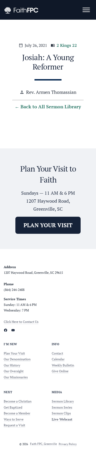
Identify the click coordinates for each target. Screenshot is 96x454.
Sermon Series (62, 407)
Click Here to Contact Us (21, 321)
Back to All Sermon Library (51, 106)
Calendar (58, 359)
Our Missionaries (16, 377)
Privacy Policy (68, 444)
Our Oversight (14, 371)
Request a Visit (14, 425)
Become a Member (17, 413)
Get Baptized (13, 407)
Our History (12, 365)
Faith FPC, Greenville (43, 444)
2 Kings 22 (67, 45)
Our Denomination (17, 359)
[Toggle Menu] (86, 9)
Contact (57, 353)
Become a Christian (17, 401)
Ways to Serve (14, 419)
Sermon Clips (61, 413)
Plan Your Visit (14, 353)
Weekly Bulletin (63, 365)
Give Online (60, 371)
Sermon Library (63, 401)
